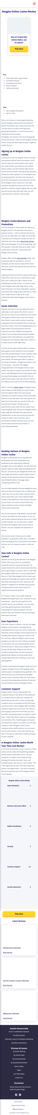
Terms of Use (18, 1101)
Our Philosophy (19, 1074)
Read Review (7, 952)
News (19, 1070)
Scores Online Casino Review (16, 981)
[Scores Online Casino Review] (19, 968)
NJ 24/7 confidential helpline (19, 1032)
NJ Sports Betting (19, 1051)
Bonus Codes (19, 1066)
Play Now (19, 49)
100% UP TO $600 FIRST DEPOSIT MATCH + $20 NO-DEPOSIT (19, 40)
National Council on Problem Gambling (19, 1039)
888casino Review (11, 1013)
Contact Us (19, 1078)
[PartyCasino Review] (19, 935)
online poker (18, 387)
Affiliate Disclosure (18, 1109)
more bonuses (22, 258)
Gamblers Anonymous (19, 1043)
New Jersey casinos (27, 241)
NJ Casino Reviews (19, 1059)
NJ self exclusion (19, 1035)
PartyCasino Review (12, 948)
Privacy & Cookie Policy (18, 1105)
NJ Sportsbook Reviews (19, 1063)
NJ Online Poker (19, 1055)
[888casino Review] (19, 1001)
